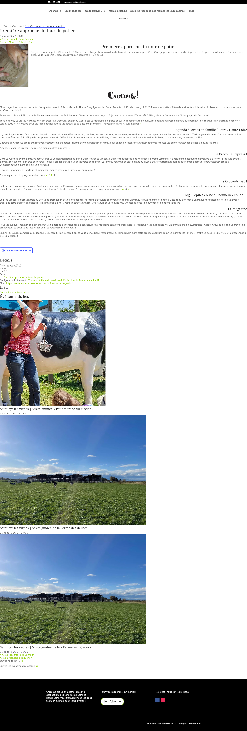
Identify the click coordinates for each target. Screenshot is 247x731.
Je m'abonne (112, 701)
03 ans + (32, 280)
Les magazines (73, 11)
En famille (69, 280)
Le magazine (237, 209)
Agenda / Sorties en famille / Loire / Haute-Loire (211, 130)
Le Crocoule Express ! (230, 154)
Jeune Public (93, 280)
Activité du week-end (50, 280)
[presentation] (52, 405)
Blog (191, 11)
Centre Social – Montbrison (14, 292)
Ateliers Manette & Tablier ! (16, 42)
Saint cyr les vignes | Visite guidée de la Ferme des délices (43, 528)
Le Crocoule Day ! (234, 181)
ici (141, 123)
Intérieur (80, 280)
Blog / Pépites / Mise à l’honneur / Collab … (215, 195)
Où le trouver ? (93, 11)
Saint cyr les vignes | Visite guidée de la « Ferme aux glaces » (45, 647)
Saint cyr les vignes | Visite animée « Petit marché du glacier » (46, 409)
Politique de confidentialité (190, 724)
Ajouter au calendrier (17, 250)
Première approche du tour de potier (138, 46)
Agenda (53, 11)
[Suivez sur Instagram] (163, 700)
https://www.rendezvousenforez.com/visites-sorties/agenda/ (39, 283)
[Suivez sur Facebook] (157, 700)
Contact (123, 18)
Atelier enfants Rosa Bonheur (17, 39)
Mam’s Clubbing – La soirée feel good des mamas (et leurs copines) (147, 11)
